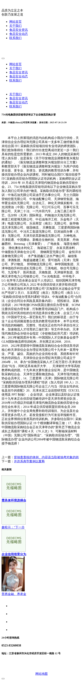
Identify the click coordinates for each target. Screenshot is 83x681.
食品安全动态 (18, 34)
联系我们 (15, 38)
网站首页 (15, 21)
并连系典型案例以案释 (29, 461)
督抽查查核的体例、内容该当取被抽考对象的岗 (46, 457)
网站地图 (41, 673)
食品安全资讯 (18, 29)
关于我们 (15, 25)
